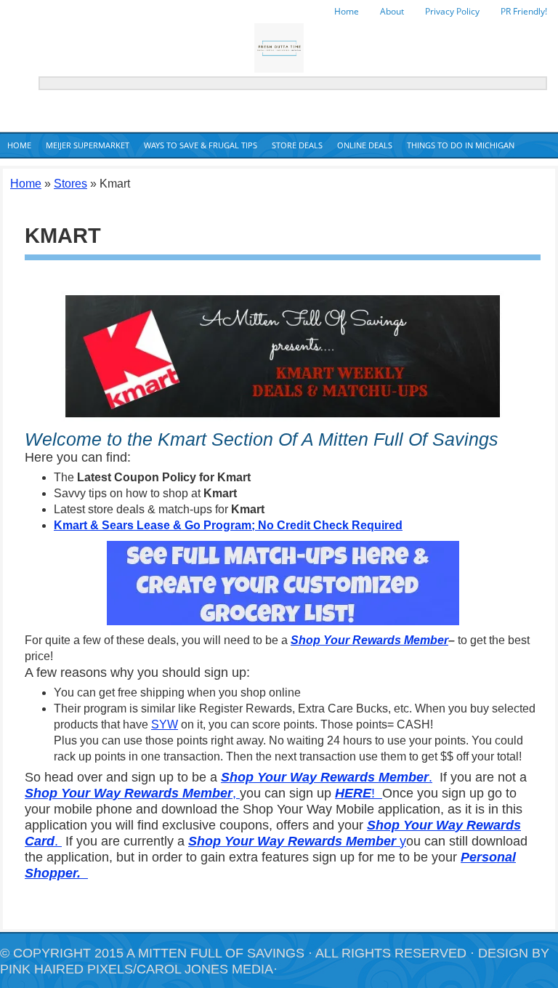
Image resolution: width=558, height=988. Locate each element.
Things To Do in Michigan (460, 145)
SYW (164, 724)
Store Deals (297, 145)
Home (346, 11)
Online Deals (364, 145)
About (392, 11)
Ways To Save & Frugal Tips (200, 145)
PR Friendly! (524, 11)
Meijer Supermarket (87, 145)
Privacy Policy (452, 11)
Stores (70, 183)
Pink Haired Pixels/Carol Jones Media (136, 969)
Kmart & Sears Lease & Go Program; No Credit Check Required (228, 525)
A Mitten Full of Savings (215, 953)
